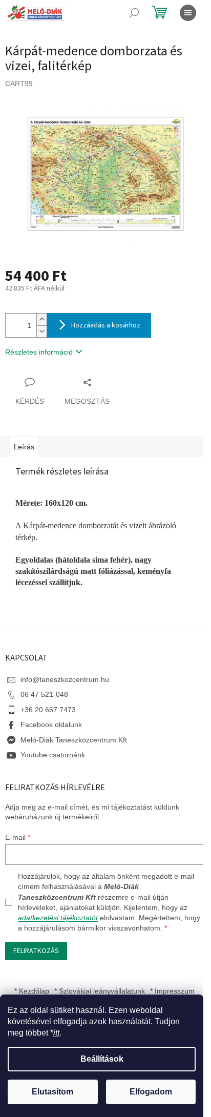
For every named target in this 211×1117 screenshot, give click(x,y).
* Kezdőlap (31, 991)
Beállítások (101, 1058)
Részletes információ (39, 352)
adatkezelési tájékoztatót (58, 918)
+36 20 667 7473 (48, 710)
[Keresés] (134, 13)
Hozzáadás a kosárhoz (105, 325)
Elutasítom (52, 1091)
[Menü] (188, 13)
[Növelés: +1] (41, 319)
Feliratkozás (36, 951)
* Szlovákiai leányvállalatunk (99, 991)
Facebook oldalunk (51, 724)
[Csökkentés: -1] (41, 331)
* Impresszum (172, 991)
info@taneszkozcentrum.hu (64, 679)
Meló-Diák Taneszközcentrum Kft (73, 740)
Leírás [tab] (24, 447)
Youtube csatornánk (52, 755)
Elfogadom (151, 1091)
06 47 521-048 (44, 694)
